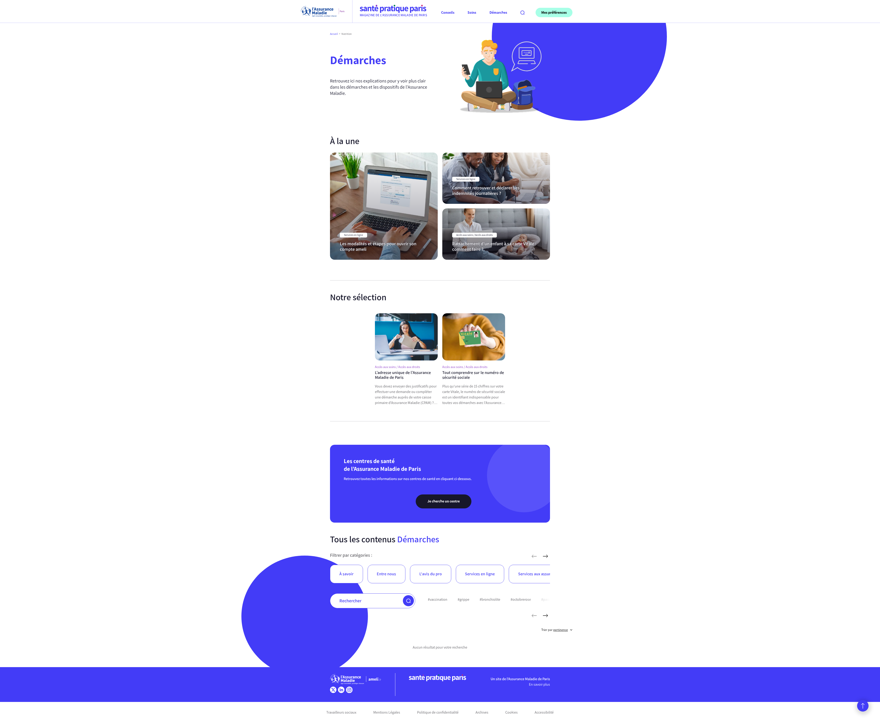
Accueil (334, 33)
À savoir (346, 573)
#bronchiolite (490, 599)
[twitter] (333, 690)
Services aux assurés (536, 573)
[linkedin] (341, 690)
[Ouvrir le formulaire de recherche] (522, 12)
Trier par (554, 630)
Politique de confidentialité (438, 712)
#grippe (463, 599)
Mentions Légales (386, 712)
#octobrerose (521, 599)
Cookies (511, 712)
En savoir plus (539, 684)
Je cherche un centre (443, 501)
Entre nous (386, 573)
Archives (482, 712)
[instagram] (349, 690)
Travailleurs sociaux (341, 712)
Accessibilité (544, 712)
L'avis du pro (430, 573)
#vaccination (437, 599)
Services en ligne (480, 573)
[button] (408, 600)
